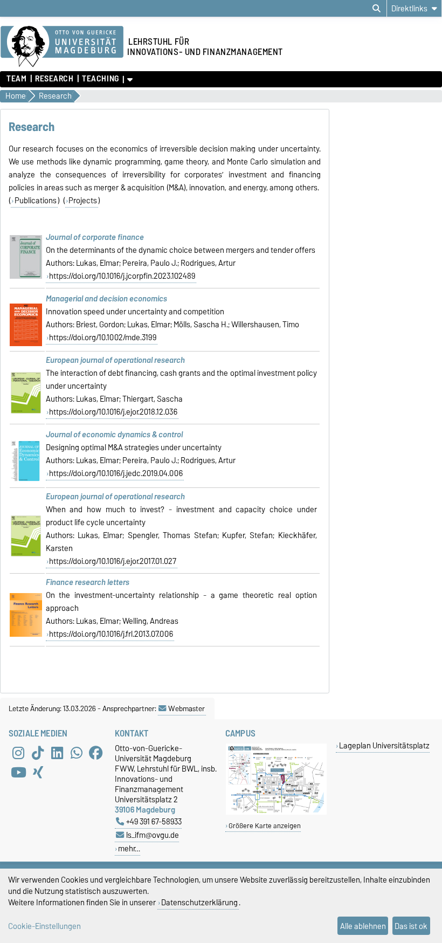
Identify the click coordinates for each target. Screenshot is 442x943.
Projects (82, 200)
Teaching (100, 78)
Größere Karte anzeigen (265, 825)
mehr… (129, 848)
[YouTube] (18, 772)
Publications (36, 200)
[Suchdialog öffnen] (376, 8)
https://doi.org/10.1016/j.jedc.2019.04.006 (116, 473)
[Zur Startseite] (62, 46)
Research (54, 78)
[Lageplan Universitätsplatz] (276, 812)
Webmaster (186, 708)
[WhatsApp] (76, 752)
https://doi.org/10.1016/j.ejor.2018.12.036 (113, 411)
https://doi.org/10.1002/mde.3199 (102, 337)
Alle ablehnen (363, 926)
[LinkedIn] (57, 752)
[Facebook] (96, 752)
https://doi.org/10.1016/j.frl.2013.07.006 (111, 634)
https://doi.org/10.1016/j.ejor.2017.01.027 (112, 561)
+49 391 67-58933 (154, 821)
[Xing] (37, 772)
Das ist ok (411, 926)
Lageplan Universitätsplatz (384, 745)
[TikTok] (37, 752)
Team (16, 78)
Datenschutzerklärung (199, 902)
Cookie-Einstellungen (44, 926)
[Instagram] (18, 752)
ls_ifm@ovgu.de (152, 835)
